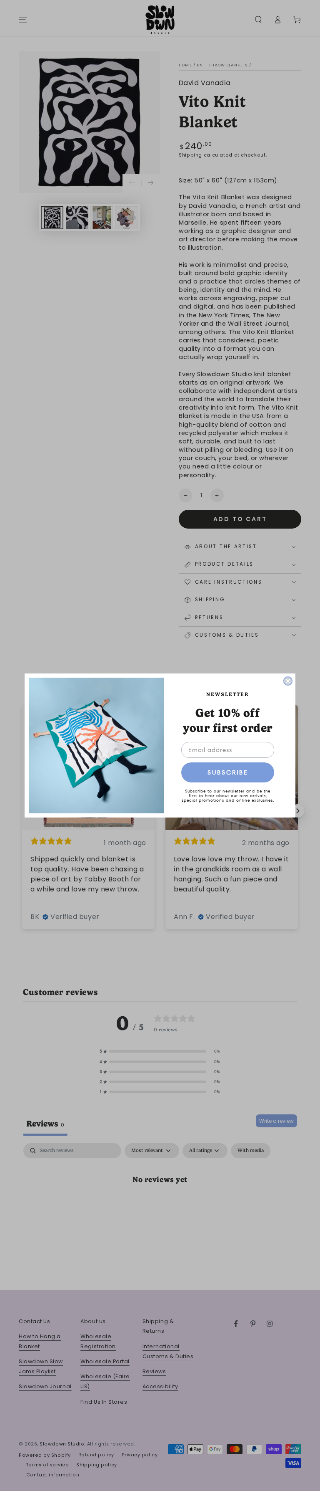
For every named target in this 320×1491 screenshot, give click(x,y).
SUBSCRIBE (228, 772)
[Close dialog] (288, 681)
